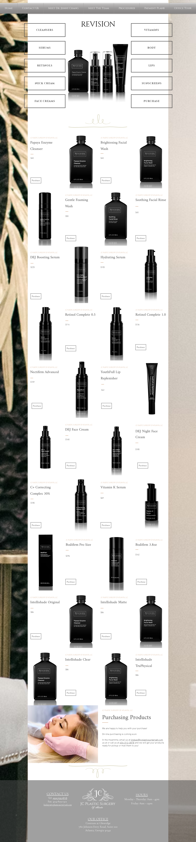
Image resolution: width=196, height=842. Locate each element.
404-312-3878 (127, 742)
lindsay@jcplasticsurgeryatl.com (147, 740)
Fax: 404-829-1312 (57, 801)
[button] (126, 8)
